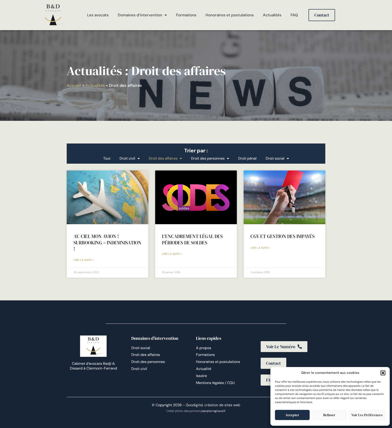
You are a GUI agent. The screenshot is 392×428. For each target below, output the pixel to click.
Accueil (74, 85)
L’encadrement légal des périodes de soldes (192, 239)
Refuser (329, 415)
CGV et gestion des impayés (282, 236)
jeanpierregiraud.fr (213, 411)
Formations (186, 14)
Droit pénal (247, 158)
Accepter (292, 415)
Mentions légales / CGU (215, 382)
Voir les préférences (367, 415)
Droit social (275, 158)
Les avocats (98, 14)
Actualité (203, 368)
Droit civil (127, 158)
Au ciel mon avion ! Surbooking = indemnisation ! (107, 242)
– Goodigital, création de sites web (211, 405)
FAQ (294, 14)
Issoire (201, 375)
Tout (106, 158)
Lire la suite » (83, 260)
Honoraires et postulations (230, 14)
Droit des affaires (163, 158)
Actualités (272, 14)
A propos (203, 347)
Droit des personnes (208, 158)
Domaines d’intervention (140, 14)
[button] (383, 373)
